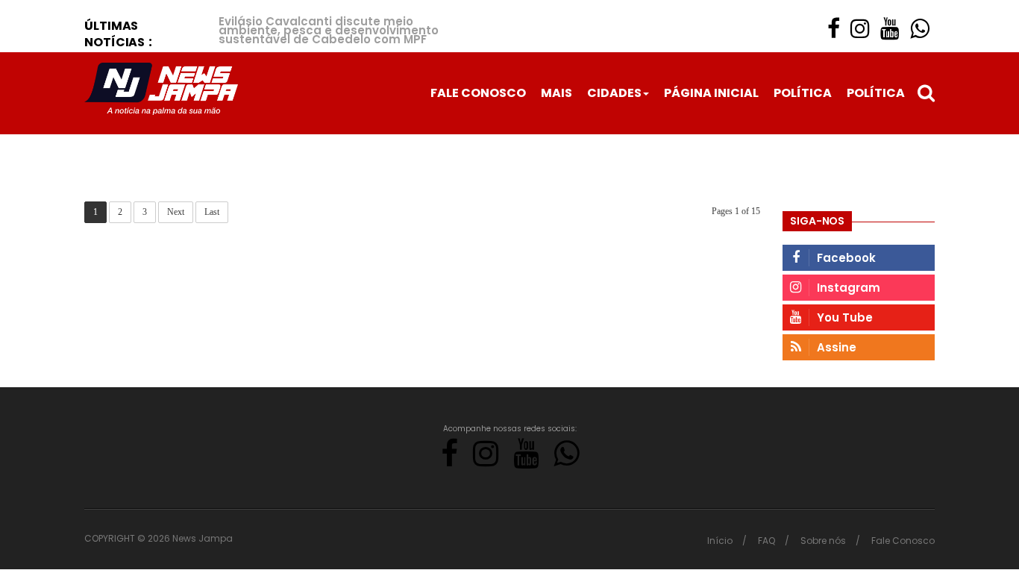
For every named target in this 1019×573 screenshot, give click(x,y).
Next (175, 212)
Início (720, 540)
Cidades (614, 92)
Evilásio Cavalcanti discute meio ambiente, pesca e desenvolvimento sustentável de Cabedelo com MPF (329, 30)
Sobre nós (823, 540)
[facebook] (833, 29)
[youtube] (890, 29)
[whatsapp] (919, 29)
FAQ (766, 540)
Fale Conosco (478, 92)
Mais (556, 92)
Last (211, 212)
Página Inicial (711, 92)
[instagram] (860, 29)
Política (803, 92)
